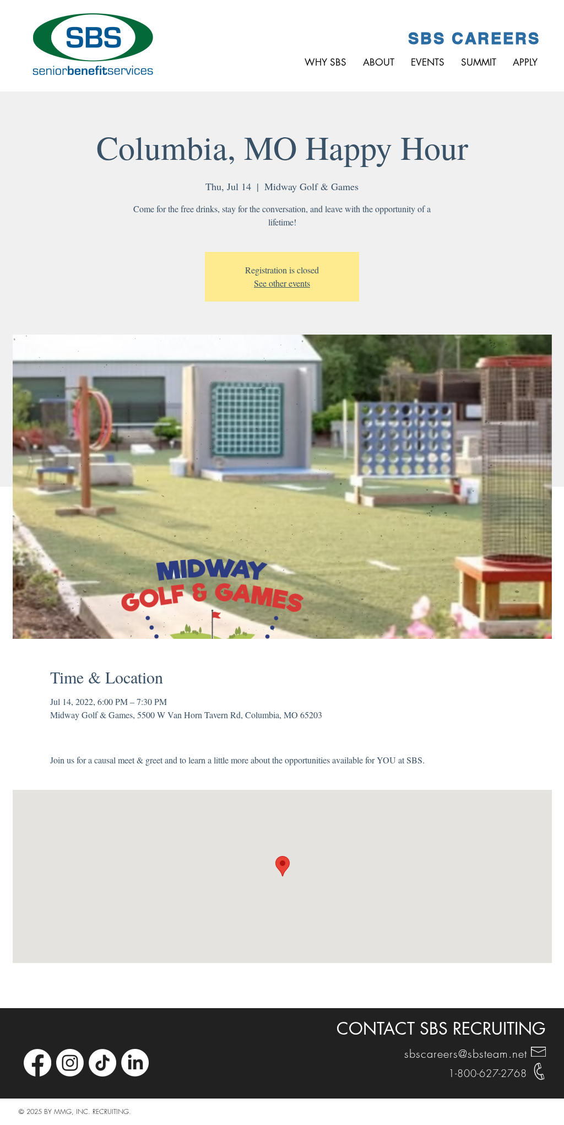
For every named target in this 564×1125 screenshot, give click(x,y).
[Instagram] (70, 1062)
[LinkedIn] (135, 1062)
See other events (282, 283)
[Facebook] (37, 1062)
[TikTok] (102, 1062)
